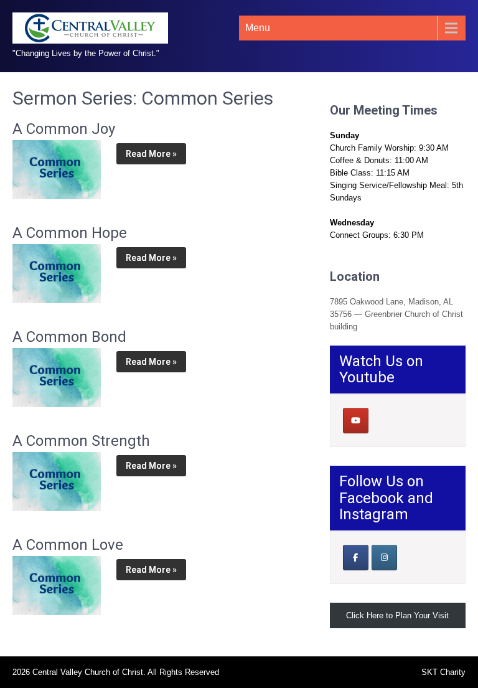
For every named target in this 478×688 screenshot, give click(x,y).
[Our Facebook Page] (355, 557)
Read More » (151, 154)
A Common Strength (81, 441)
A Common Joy (63, 129)
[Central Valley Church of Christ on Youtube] (355, 420)
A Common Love (67, 545)
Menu (257, 27)
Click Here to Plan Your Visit (397, 615)
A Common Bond (69, 337)
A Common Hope (69, 233)
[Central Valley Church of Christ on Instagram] (384, 557)
